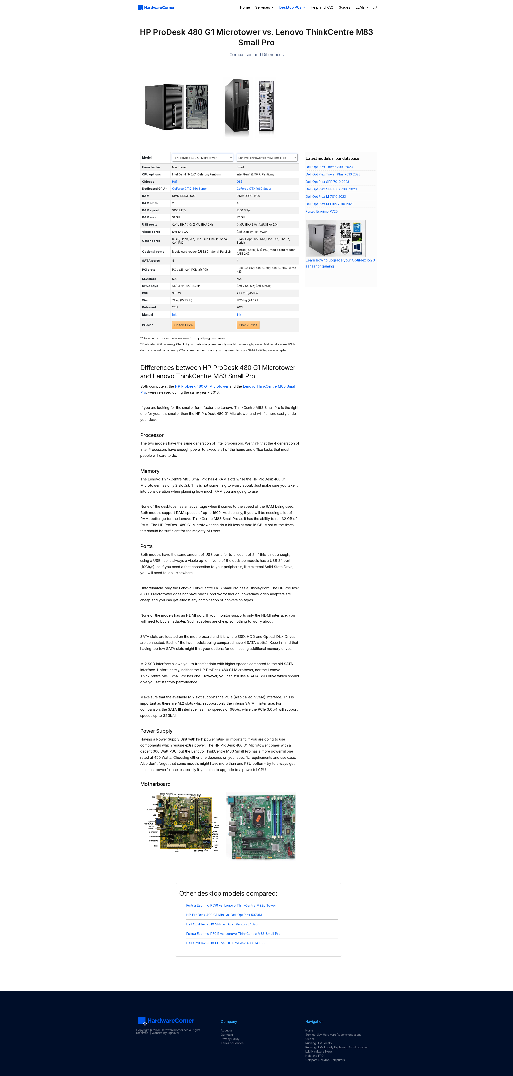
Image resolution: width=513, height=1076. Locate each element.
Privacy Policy (230, 1039)
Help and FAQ (322, 7)
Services (262, 7)
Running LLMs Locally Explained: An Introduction (337, 1047)
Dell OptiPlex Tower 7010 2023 (329, 167)
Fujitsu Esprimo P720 (322, 211)
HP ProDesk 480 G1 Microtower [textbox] (195, 157)
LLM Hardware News (319, 1051)
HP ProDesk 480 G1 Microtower (201, 386)
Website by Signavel (165, 1032)
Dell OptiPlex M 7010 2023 (326, 197)
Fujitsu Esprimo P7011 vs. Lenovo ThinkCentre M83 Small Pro (233, 934)
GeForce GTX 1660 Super (189, 188)
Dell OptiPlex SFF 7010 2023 (327, 182)
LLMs (360, 7)
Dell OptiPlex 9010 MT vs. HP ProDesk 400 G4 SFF (226, 943)
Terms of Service (232, 1043)
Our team (227, 1034)
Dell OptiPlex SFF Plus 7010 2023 (331, 189)
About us (226, 1030)
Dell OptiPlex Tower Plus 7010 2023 (333, 174)
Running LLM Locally (318, 1043)
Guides (344, 7)
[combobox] (202, 158)
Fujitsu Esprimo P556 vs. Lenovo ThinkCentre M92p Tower (231, 905)
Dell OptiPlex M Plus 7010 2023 (329, 204)
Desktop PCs (290, 7)
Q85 (239, 181)
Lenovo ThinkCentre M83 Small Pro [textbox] (262, 157)
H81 (174, 181)
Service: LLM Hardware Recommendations (333, 1034)
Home (245, 7)
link (174, 314)
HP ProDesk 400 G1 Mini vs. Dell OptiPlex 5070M (224, 915)
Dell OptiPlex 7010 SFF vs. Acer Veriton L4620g (222, 924)
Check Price (183, 325)
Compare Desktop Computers (325, 1060)
